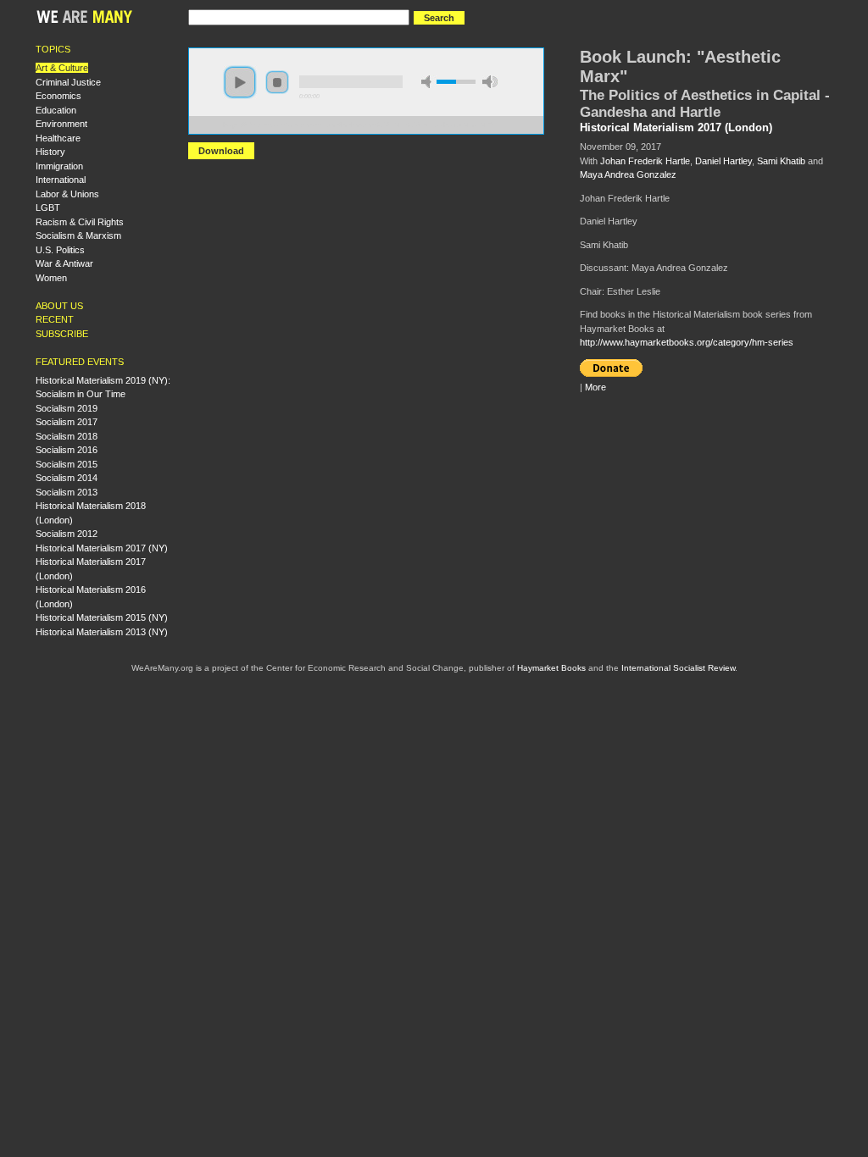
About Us (59, 306)
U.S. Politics (60, 250)
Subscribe (62, 334)
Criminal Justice (68, 82)
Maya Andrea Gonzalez (628, 174)
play (240, 82)
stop (277, 82)
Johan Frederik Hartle (645, 161)
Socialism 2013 (66, 492)
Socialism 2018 (66, 436)
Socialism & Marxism (78, 235)
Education (56, 110)
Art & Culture (62, 68)
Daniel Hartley (723, 161)
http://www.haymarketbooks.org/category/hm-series (686, 342)
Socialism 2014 (66, 478)
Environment (61, 124)
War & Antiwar (64, 263)
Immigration (59, 166)
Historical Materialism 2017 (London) (676, 128)
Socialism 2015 (66, 464)
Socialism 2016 (66, 450)
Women (51, 278)
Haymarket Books (551, 668)
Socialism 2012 (66, 534)
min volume (429, 81)
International (61, 179)
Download (221, 151)
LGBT (48, 207)
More (595, 387)
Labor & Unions (67, 194)
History (50, 152)
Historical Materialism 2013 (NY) (102, 632)
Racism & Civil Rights (80, 222)
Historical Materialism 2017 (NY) (102, 548)
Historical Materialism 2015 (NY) (102, 617)
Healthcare (58, 138)
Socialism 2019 (66, 408)
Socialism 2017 (66, 422)
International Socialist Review (678, 668)
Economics (58, 96)
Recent (55, 319)
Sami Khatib (781, 161)
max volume (490, 81)
